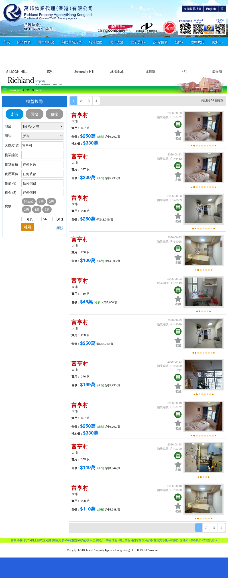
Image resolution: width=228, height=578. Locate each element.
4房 (36, 209)
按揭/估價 (160, 41)
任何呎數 (29, 164)
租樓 (54, 113)
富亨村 (79, 115)
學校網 (173, 540)
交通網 (184, 540)
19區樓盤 (111, 540)
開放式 (28, 201)
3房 (26, 209)
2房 (51, 201)
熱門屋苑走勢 (72, 41)
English (211, 8)
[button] (223, 58)
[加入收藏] (178, 134)
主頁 (6, 41)
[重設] (60, 227)
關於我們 (24, 41)
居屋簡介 (98, 540)
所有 (14, 113)
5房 (47, 209)
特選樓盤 (95, 41)
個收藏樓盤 (192, 8)
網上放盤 (116, 41)
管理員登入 (210, 540)
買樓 (34, 113)
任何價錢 (29, 183)
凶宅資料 (85, 540)
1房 (41, 201)
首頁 (13, 540)
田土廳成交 (46, 41)
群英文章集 (160, 540)
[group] (16, 60)
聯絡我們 (197, 41)
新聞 (149, 540)
